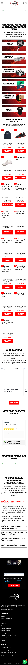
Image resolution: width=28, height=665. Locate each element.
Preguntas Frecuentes (6, 618)
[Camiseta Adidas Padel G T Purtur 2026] (7, 325)
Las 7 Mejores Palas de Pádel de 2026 (10, 390)
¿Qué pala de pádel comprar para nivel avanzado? (11, 527)
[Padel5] (14, 3)
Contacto (3, 616)
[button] (2, 3)
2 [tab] (12, 448)
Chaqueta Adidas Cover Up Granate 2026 (7, 253)
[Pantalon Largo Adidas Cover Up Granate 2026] (20, 244)
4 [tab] (16, 448)
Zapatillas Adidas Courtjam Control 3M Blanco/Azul (7, 226)
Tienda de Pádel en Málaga (8, 652)
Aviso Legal (4, 633)
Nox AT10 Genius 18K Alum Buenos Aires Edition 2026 (7, 199)
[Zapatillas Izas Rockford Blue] (20, 216)
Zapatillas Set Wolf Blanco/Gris (7, 171)
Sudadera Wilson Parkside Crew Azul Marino (7, 145)
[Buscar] (23, 3)
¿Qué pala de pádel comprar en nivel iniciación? (12, 502)
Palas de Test (4, 640)
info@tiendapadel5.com (7, 609)
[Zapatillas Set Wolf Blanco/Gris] (7, 162)
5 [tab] (18, 448)
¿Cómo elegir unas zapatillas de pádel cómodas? (13, 540)
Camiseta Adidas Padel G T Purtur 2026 (7, 334)
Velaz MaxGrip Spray (20, 170)
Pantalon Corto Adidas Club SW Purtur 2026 (20, 280)
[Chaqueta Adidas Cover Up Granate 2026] (7, 244)
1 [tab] (10, 448)
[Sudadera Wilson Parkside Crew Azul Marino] (7, 135)
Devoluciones (4, 623)
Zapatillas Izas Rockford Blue (20, 225)
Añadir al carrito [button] (20, 177)
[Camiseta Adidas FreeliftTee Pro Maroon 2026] (7, 271)
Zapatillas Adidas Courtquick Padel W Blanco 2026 (20, 199)
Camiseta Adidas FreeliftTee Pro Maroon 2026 (7, 280)
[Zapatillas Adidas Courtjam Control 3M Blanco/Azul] (7, 216)
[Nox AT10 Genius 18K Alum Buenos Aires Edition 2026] (7, 189)
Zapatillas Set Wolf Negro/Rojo (20, 144)
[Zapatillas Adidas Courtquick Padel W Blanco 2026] (20, 189)
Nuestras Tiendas (5, 637)
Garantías (3, 625)
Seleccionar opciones (7, 151)
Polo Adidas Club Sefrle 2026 (20, 307)
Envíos (2, 621)
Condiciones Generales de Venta (8, 635)
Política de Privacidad (6, 628)
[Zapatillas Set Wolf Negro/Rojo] (20, 135)
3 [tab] (14, 448)
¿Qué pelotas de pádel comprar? (13, 545)
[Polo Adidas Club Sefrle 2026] (20, 298)
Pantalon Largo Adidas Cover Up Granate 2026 (20, 253)
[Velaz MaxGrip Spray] (20, 162)
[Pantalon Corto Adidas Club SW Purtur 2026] (20, 271)
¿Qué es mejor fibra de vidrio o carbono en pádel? (12, 533)
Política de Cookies (5, 630)
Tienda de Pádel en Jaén (7, 655)
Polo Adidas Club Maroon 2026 (7, 307)
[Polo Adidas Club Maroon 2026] (7, 298)
